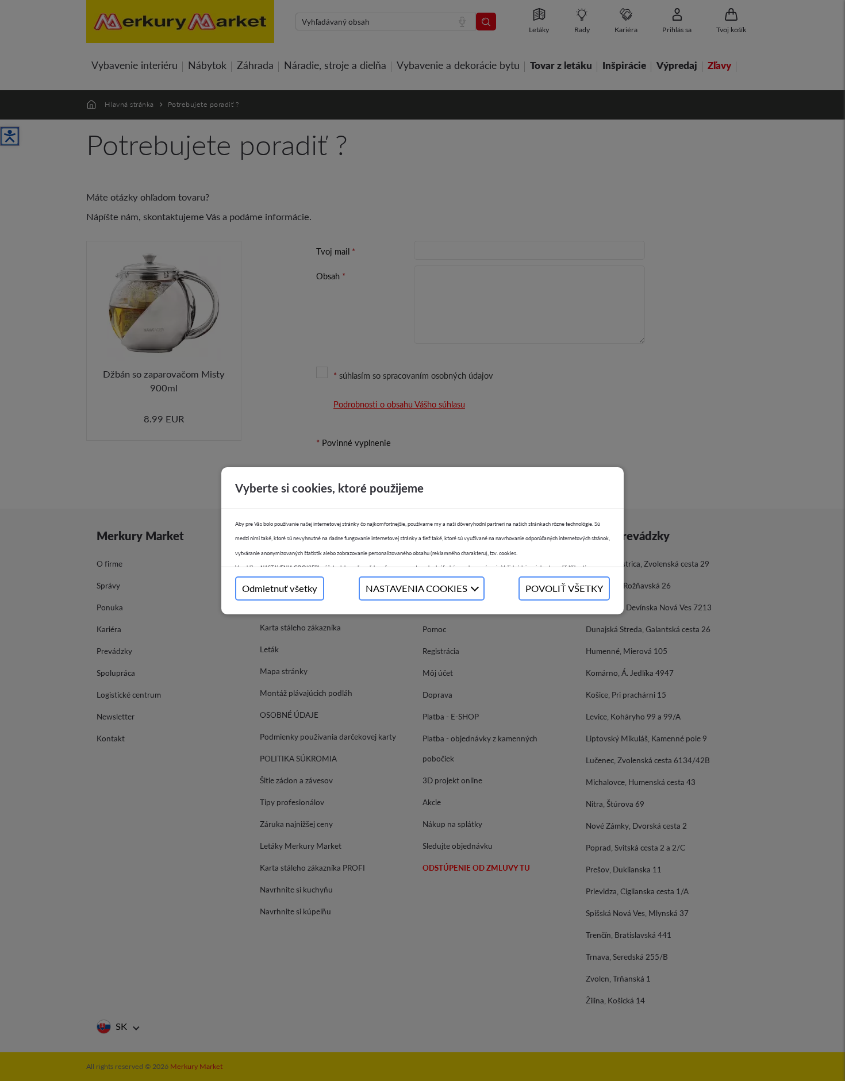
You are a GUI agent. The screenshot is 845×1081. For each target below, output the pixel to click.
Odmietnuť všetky (279, 588)
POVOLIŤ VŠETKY (564, 588)
